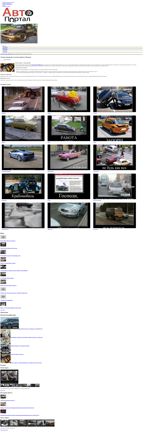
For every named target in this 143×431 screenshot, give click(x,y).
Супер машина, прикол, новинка (7, 278)
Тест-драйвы (5, 47)
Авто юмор (5, 50)
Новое (4, 5)
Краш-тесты (5, 48)
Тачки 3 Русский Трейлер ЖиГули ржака (8, 248)
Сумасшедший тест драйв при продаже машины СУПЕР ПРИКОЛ (14, 270)
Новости (4, 45)
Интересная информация (7, 4)
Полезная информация (7, 3)
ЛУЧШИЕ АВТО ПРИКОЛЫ (6, 300)
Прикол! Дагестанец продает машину (8, 263)
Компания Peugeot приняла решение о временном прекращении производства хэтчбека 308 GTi (19, 415)
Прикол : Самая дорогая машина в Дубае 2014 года (10, 307)
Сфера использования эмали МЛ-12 (7, 400)
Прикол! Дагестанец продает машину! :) (8, 285)
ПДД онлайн (5, 49)
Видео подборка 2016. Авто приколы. (7, 240)
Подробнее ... (3, 310)
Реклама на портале (6, 6)
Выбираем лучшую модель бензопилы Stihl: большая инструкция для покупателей (17, 407)
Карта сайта (2, 390)
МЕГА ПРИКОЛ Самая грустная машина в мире (10, 255)
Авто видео (5, 51)
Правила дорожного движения (8, 2)
